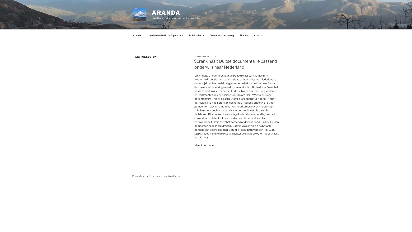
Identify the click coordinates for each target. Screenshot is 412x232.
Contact (258, 35)
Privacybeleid (139, 176)
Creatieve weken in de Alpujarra (164, 35)
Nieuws (244, 35)
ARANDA (166, 12)
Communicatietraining (222, 35)
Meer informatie (204, 145)
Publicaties (195, 35)
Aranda (137, 35)
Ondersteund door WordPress (164, 176)
